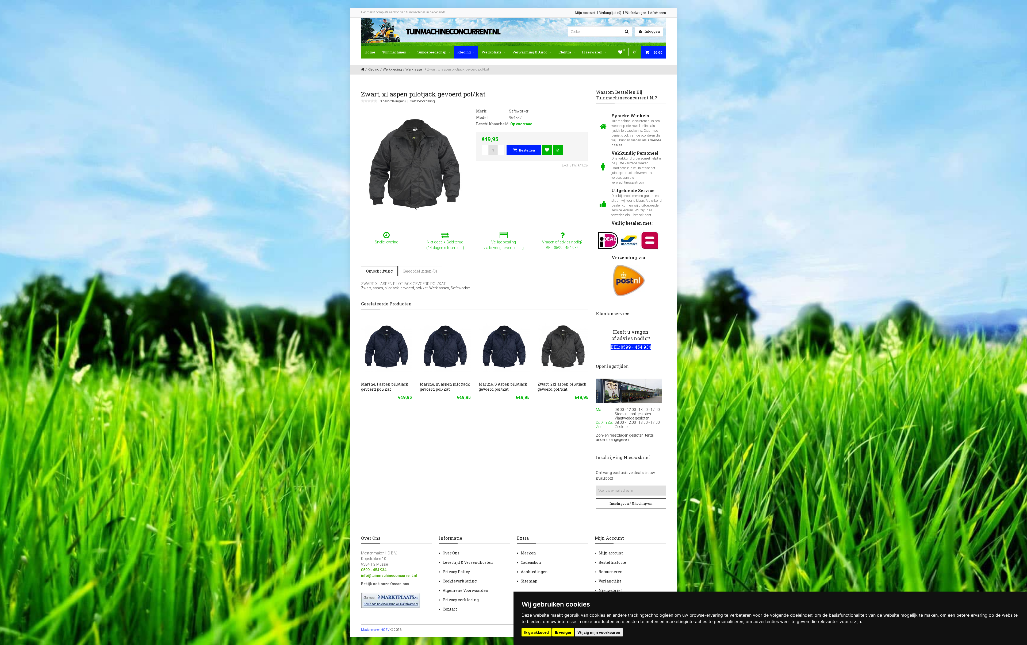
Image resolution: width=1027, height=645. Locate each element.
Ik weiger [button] (563, 632)
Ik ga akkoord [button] (536, 632)
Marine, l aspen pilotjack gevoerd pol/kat (384, 387)
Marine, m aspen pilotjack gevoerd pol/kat (445, 387)
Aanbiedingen (534, 571)
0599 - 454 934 (373, 570)
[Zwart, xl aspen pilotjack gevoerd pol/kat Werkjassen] (414, 164)
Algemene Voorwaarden (465, 590)
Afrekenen (658, 12)
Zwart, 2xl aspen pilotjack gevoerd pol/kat (562, 387)
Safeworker (460, 288)
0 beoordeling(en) (393, 101)
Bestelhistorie (612, 562)
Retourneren (611, 571)
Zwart (366, 288)
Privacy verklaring (461, 599)
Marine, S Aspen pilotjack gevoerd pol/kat (503, 387)
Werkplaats (491, 52)
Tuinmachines (394, 52)
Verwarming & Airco (529, 52)
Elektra (564, 52)
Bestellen (526, 150)
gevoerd (407, 288)
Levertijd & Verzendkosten (468, 562)
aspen (378, 288)
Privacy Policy (456, 571)
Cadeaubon (531, 562)
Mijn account (611, 552)
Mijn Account (585, 12)
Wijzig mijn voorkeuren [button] (598, 632)
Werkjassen (439, 288)
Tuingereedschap (431, 52)
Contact (450, 609)
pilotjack (392, 288)
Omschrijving (379, 271)
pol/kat (422, 288)
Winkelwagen (635, 12)
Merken (528, 552)
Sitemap (529, 581)
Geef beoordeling (422, 101)
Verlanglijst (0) (610, 12)
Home (370, 52)
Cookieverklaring (460, 581)
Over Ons (451, 552)
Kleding (464, 52)
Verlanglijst (610, 581)
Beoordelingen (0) (420, 271)
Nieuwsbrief (610, 590)
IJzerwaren (592, 52)
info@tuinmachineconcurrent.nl (389, 575)
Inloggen (652, 31)
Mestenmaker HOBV (375, 630)
